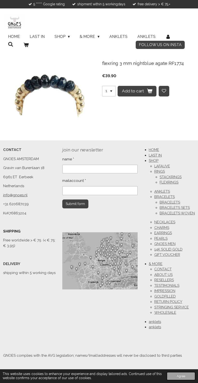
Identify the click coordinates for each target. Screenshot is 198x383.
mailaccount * (74, 180)
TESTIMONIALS (166, 285)
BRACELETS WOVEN (177, 213)
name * (68, 159)
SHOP (153, 160)
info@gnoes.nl (15, 195)
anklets (155, 322)
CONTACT (163, 269)
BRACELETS (164, 197)
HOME (154, 150)
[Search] (10, 44)
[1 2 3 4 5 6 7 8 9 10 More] (109, 91)
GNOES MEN (165, 244)
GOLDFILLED (165, 296)
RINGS (159, 171)
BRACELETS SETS (175, 207)
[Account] (168, 37)
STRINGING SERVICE (171, 307)
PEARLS (161, 238)
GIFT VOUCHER (167, 255)
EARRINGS (163, 233)
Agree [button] (181, 376)
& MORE (156, 264)
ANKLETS (162, 191)
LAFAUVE (162, 166)
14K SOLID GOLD (168, 249)
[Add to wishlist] (164, 91)
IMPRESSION (164, 291)
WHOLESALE (165, 312)
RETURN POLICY (168, 302)
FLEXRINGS (169, 182)
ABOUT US (163, 275)
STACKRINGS (171, 177)
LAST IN (155, 155)
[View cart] (26, 45)
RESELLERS (164, 280)
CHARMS (161, 228)
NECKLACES (164, 222)
